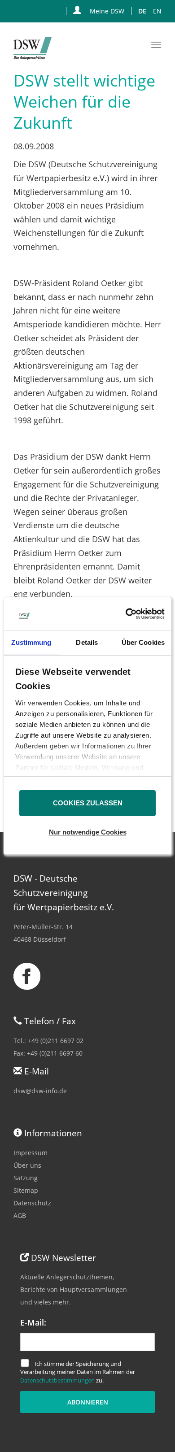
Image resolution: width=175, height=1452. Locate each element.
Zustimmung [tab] (31, 642)
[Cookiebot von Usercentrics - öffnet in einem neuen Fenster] (125, 614)
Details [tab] (87, 642)
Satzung (25, 1178)
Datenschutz (32, 1203)
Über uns (27, 1165)
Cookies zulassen (87, 803)
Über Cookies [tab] (143, 642)
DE (142, 11)
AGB (19, 1215)
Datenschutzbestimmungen (57, 1380)
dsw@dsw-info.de (40, 1091)
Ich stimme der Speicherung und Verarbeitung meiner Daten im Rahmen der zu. (77, 1372)
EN (157, 11)
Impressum (30, 1152)
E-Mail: (33, 1322)
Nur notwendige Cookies (88, 832)
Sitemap (25, 1190)
